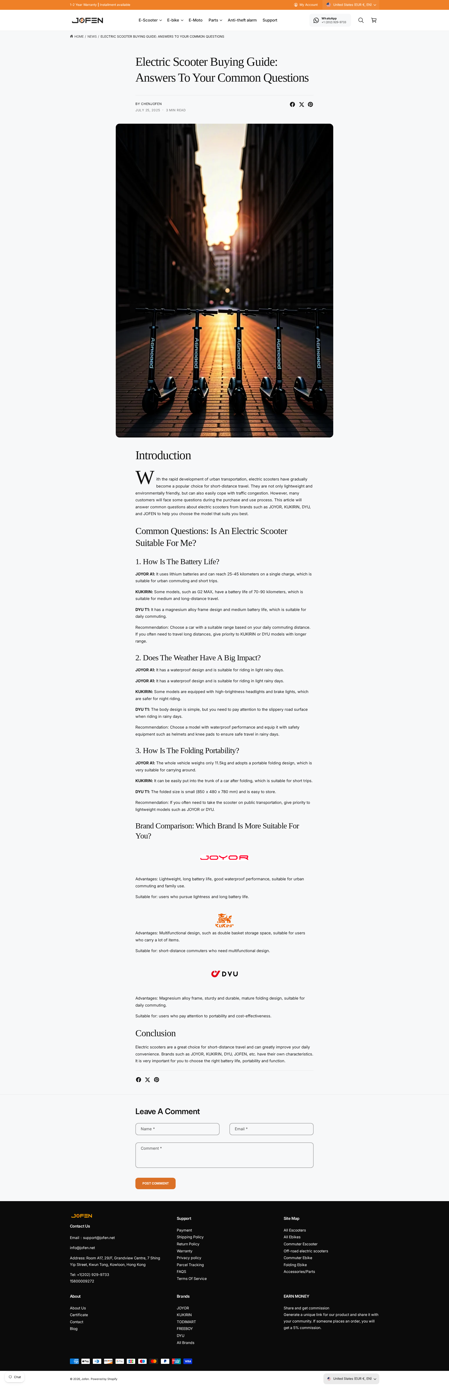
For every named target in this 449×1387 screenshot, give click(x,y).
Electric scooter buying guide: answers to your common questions (162, 36)
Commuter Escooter (301, 1244)
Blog (74, 1328)
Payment (184, 1230)
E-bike (173, 20)
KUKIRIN (184, 1315)
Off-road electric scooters (306, 1251)
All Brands (185, 1342)
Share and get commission (306, 1308)
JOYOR (183, 1308)
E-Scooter (148, 20)
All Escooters (295, 1230)
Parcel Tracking (190, 1265)
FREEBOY (185, 1328)
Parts (213, 20)
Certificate (79, 1315)
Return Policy (188, 1244)
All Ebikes (292, 1237)
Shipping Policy (190, 1237)
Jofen (85, 1379)
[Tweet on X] (301, 104)
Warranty (184, 1251)
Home (79, 36)
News (92, 36)
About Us (78, 1308)
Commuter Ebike (298, 1258)
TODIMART (186, 1322)
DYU (181, 1335)
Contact (76, 1322)
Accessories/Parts (299, 1271)
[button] (150, 20)
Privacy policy (189, 1258)
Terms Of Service (192, 1278)
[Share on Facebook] (292, 104)
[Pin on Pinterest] (310, 104)
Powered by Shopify (104, 1379)
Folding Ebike (295, 1265)
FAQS (181, 1271)
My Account (309, 5)
